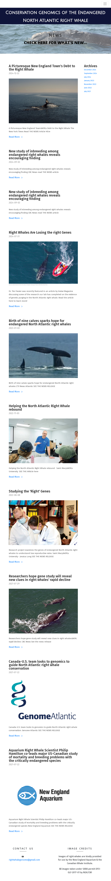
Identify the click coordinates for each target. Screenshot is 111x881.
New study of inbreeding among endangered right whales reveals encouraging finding (34, 155)
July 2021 (87, 91)
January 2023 (89, 80)
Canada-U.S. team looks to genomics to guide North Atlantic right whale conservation (39, 665)
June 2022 (88, 88)
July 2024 (87, 77)
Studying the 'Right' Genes (29, 491)
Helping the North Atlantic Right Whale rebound (39, 407)
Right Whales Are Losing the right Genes (40, 232)
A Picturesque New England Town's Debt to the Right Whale (42, 67)
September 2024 (90, 73)
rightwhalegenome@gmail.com (24, 860)
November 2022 (90, 84)
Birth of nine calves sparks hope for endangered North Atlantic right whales (40, 322)
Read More (14, 137)
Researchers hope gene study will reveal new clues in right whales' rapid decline (40, 578)
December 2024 (90, 70)
